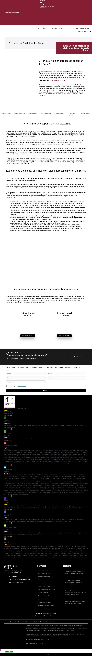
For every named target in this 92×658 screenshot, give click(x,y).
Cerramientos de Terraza (44, 573)
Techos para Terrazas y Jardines (46, 589)
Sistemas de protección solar (46, 605)
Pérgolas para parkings (44, 602)
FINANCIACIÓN (44, 8)
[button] (64, 12)
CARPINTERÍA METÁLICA (83, 31)
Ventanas (40, 583)
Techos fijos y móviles (44, 586)
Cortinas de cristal (43, 570)
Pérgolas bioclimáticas (44, 576)
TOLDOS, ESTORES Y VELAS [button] (82, 28)
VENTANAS (69, 28)
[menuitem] (65, 9)
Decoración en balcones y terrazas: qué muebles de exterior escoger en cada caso (75, 592)
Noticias (67, 566)
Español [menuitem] (47, 654)
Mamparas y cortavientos (45, 596)
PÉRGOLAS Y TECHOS (57, 28)
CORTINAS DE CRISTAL (43, 28)
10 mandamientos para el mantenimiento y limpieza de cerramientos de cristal (73, 582)
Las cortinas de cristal (58, 80)
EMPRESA (42, 1)
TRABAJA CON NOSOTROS (47, 6)
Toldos (40, 579)
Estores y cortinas (43, 592)
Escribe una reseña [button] (8, 413)
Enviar (46, 390)
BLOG (41, 2)
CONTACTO (43, 4)
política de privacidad (21, 386)
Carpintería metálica (43, 599)
